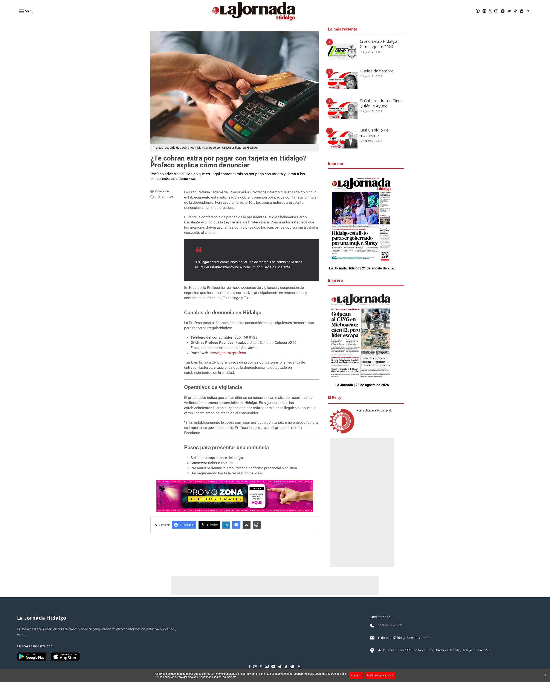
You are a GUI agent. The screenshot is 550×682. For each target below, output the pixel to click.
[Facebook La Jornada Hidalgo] (478, 11)
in (226, 525)
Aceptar (355, 675)
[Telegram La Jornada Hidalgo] (509, 11)
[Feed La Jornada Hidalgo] (528, 11)
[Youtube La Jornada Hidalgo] (496, 11)
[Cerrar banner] (545, 675)
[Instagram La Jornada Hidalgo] (484, 11)
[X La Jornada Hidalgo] (490, 11)
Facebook (187, 524)
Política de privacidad (380, 675)
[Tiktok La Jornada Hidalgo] (515, 11)
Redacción (162, 191)
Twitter (212, 524)
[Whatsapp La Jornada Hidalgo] (522, 11)
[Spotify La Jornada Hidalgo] (503, 11)
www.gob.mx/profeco (228, 353)
